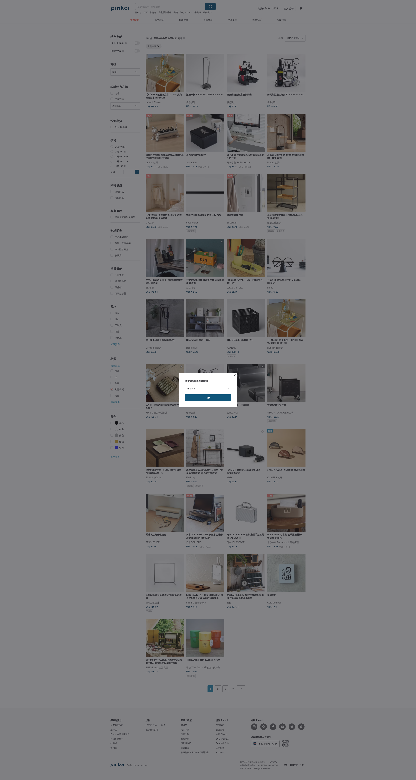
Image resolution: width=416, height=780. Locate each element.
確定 (208, 398)
